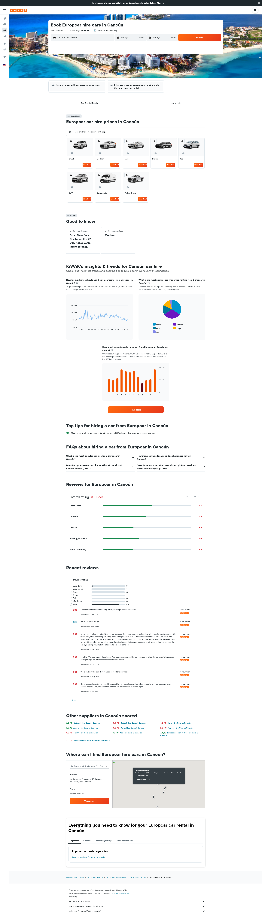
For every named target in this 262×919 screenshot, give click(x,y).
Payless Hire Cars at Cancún (176, 728)
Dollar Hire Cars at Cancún (128, 728)
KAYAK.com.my (71, 877)
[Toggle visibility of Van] (156, 332)
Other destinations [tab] (124, 840)
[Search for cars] (4, 30)
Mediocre (77, 601)
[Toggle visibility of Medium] (178, 324)
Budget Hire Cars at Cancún (129, 723)
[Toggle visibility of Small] (157, 324)
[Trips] (4, 57)
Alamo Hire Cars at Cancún (82, 728)
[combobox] (58, 30)
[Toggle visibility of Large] (177, 328)
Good (75, 592)
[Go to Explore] (4, 43)
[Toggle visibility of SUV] (156, 328)
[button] (259, 3)
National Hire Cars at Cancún (83, 723)
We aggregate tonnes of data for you (86, 906)
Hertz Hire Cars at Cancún (175, 723)
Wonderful (78, 586)
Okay (75, 595)
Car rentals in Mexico (95, 877)
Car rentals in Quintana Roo (116, 877)
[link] (136, 409)
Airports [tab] (86, 840)
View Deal (87, 165)
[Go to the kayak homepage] (18, 10)
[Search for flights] (4, 18)
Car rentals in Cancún (138, 877)
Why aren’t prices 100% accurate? (85, 911)
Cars (82, 877)
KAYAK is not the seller (79, 901)
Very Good (78, 589)
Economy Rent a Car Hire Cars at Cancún (88, 740)
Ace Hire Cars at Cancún (127, 733)
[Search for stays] (4, 24)
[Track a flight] (4, 49)
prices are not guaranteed (120, 893)
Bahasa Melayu (157, 3)
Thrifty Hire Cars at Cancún (82, 733)
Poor (75, 604)
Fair (74, 598)
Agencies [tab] (75, 840)
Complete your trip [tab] (103, 840)
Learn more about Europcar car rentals (88, 857)
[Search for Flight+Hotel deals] (4, 35)
